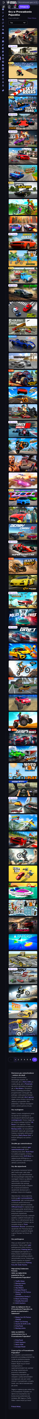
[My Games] (9, 7)
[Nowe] (3, 16)
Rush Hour (30, 1152)
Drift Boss (28, 1156)
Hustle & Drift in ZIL (23, 1324)
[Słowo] (3, 68)
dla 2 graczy (29, 1097)
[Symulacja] (3, 82)
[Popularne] (3, 19)
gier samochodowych (21, 1148)
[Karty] (3, 51)
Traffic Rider (20, 1281)
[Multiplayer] (3, 29)
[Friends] (4, 7)
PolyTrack (19, 1286)
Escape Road (20, 1347)
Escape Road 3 (21, 1290)
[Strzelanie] (3, 78)
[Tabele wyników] (3, 33)
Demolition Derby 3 (22, 1296)
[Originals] (3, 26)
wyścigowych (16, 1120)
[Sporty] (3, 72)
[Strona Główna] (3, 9)
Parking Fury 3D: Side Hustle (21, 1264)
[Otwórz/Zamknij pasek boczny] (3, 2)
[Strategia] (3, 75)
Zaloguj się (24, 7)
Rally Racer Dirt (25, 1135)
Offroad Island (16, 1207)
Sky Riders (20, 1088)
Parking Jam (25, 1249)
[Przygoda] (3, 61)
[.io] (3, 48)
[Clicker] (3, 44)
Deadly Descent (21, 1301)
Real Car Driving (21, 1299)
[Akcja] (3, 38)
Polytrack (28, 1084)
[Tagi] (3, 90)
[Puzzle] (3, 65)
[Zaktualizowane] (3, 22)
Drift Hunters (20, 1303)
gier (29, 1245)
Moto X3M (27, 1082)
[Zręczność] (3, 85)
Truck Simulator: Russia (19, 1225)
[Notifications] (15, 7)
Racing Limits (16, 1129)
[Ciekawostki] (3, 41)
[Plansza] (3, 55)
